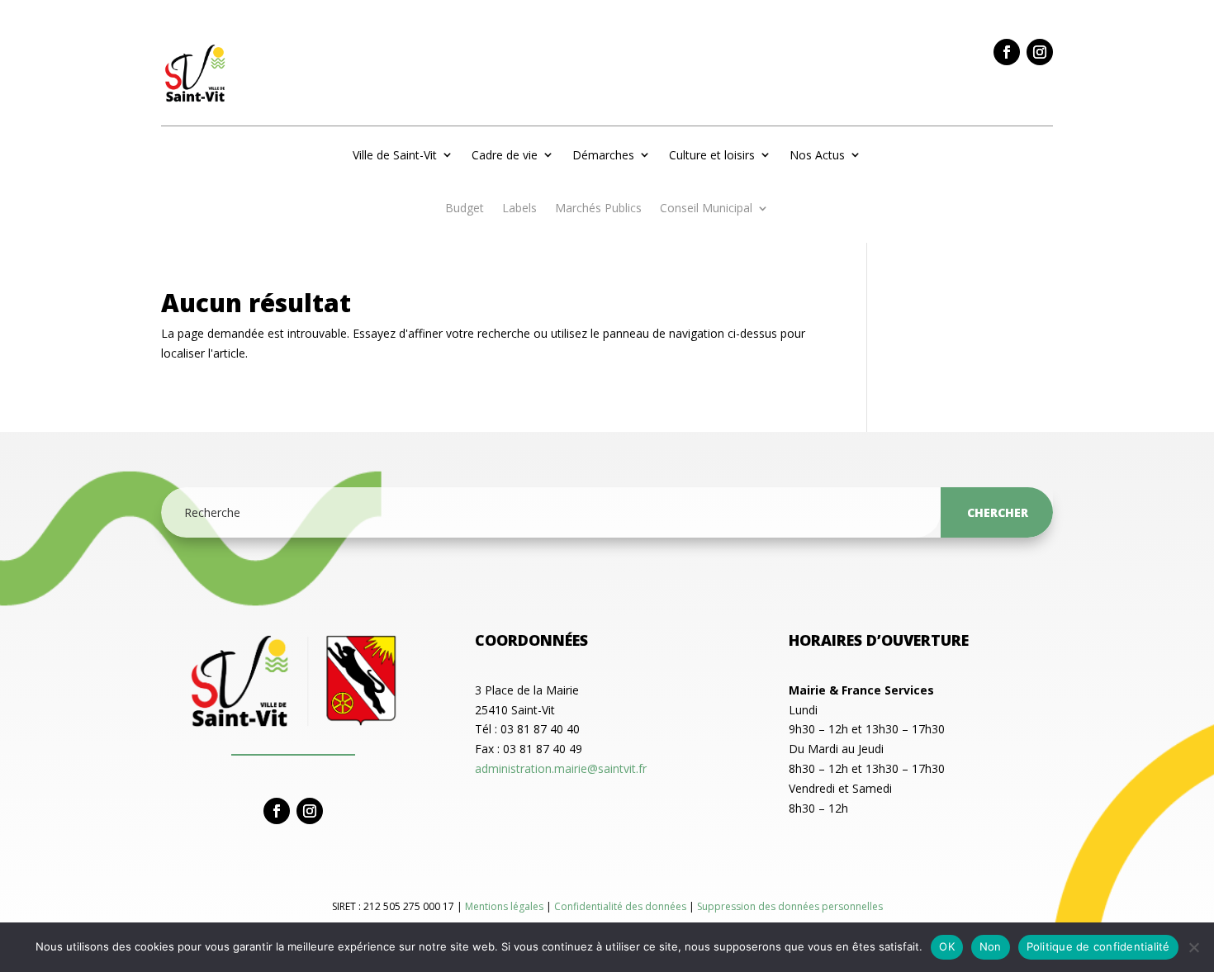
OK (947, 946)
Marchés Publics (598, 209)
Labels (519, 209)
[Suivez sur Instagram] (1040, 52)
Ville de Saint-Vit (395, 155)
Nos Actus (817, 155)
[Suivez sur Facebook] (1006, 52)
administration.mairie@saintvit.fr (561, 768)
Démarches (603, 155)
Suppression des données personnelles (790, 906)
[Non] (1193, 947)
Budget (464, 209)
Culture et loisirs (712, 155)
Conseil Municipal (706, 209)
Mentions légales (505, 906)
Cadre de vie (505, 155)
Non (990, 946)
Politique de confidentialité (1098, 946)
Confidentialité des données (621, 906)
